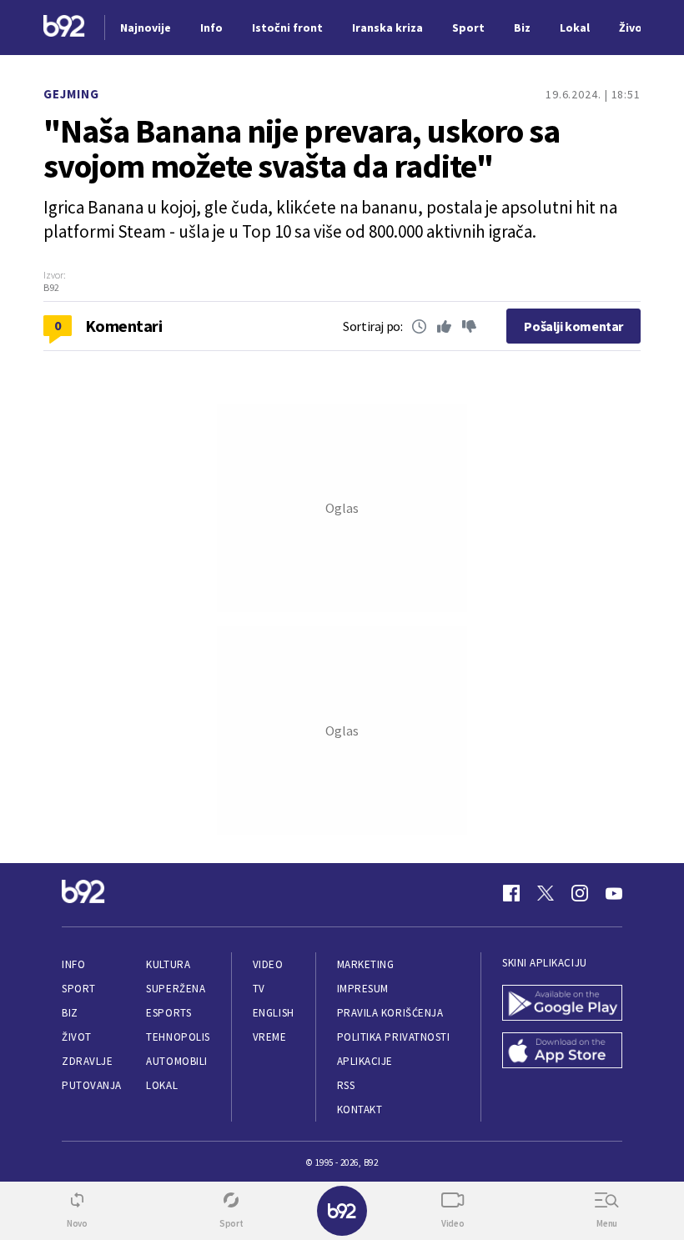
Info (73, 964)
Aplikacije (365, 1061)
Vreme (270, 1037)
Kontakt (360, 1109)
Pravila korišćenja (390, 1013)
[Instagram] (579, 893)
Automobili (176, 1061)
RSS (346, 1085)
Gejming (71, 94)
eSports (168, 1013)
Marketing (366, 964)
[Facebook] (511, 893)
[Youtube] (614, 893)
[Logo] (64, 28)
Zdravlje (87, 1061)
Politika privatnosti (393, 1037)
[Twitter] (545, 893)
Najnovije (145, 27)
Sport (79, 988)
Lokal (162, 1085)
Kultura (168, 964)
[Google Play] (562, 1004)
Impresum (363, 988)
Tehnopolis (177, 1037)
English (273, 1013)
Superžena (175, 988)
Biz (70, 1013)
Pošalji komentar (573, 326)
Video (268, 964)
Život (77, 1037)
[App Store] (562, 1052)
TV (259, 988)
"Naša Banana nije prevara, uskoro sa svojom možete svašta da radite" (301, 148)
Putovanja (92, 1085)
